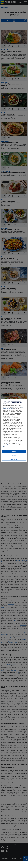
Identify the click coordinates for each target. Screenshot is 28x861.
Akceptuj (14, 451)
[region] (14, 430)
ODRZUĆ (14, 455)
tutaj (4, 446)
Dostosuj (14, 459)
